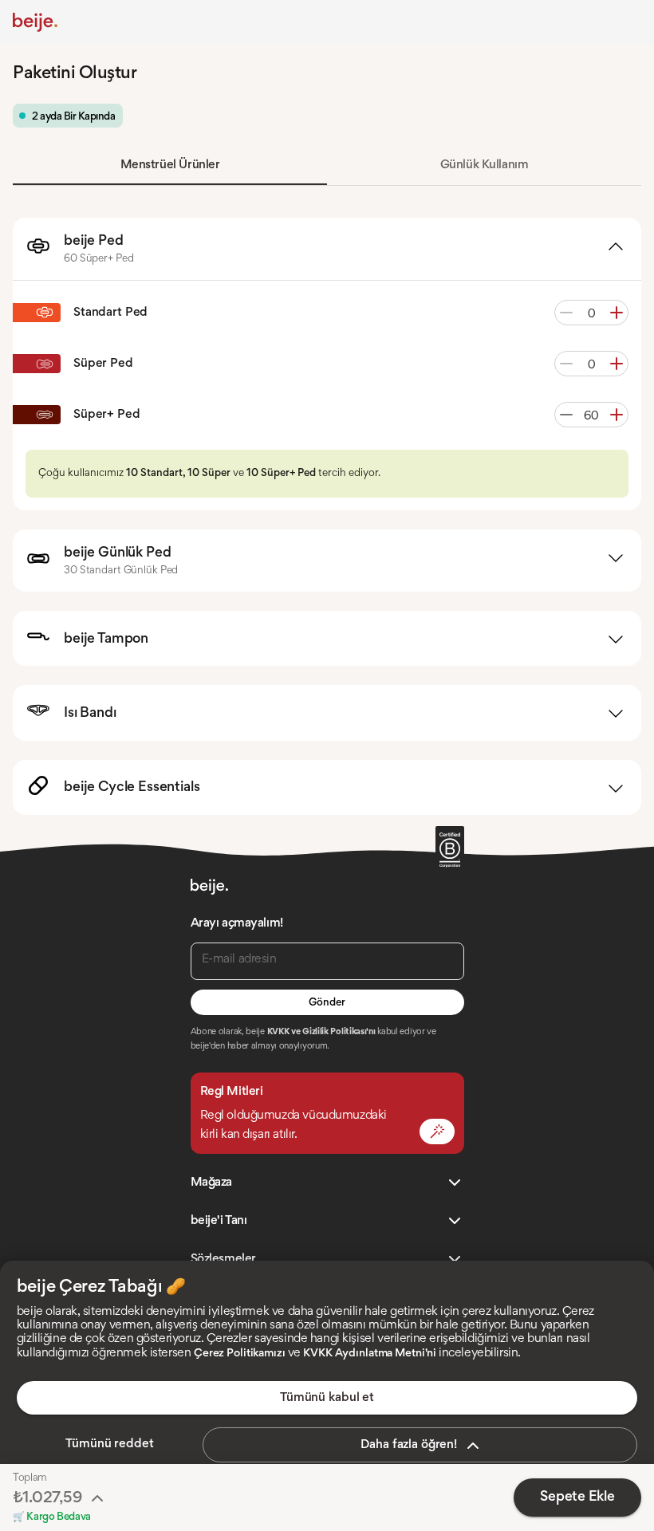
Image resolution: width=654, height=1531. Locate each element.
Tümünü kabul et (327, 1397)
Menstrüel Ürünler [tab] (170, 165)
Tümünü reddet (109, 1444)
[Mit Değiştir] (437, 1131)
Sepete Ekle (577, 1497)
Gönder (327, 1003)
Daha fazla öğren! (408, 1444)
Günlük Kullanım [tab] (484, 165)
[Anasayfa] (35, 22)
